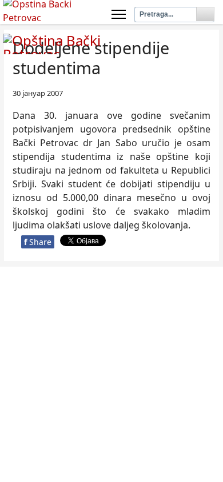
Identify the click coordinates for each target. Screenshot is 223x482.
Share (37, 241)
